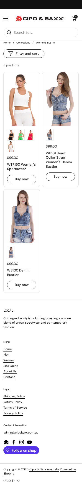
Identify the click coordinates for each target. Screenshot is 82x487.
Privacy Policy (13, 413)
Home (6, 42)
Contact (9, 377)
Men (6, 354)
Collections (23, 42)
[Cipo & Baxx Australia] (40, 18)
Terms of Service (15, 407)
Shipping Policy (14, 396)
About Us (10, 371)
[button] (74, 18)
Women (8, 360)
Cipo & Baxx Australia (44, 469)
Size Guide (10, 366)
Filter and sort (27, 53)
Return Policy (12, 402)
